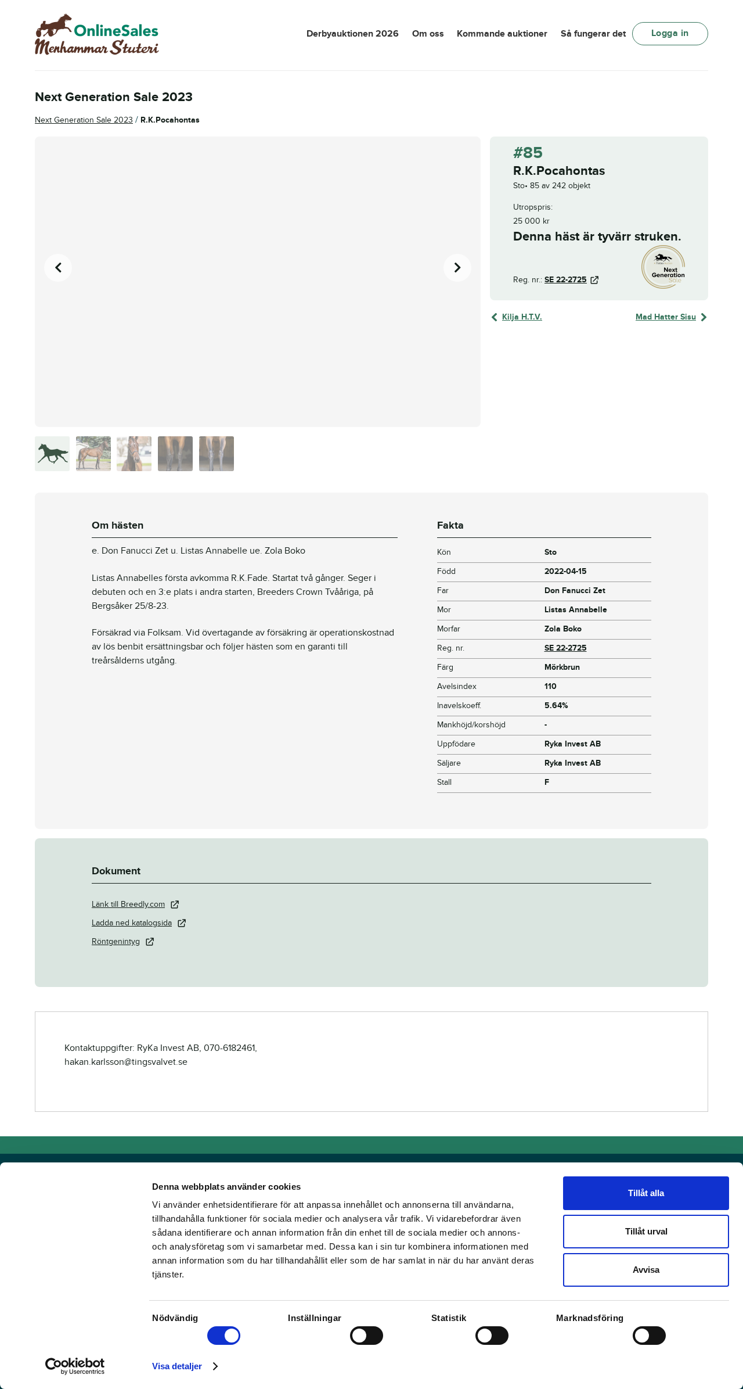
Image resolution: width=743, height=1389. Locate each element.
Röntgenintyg (116, 941)
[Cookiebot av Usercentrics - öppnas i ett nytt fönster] (75, 1366)
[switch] (366, 1335)
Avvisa (646, 1270)
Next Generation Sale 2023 (84, 120)
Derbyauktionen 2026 (352, 34)
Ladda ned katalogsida (132, 923)
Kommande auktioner (502, 34)
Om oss (428, 34)
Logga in (670, 33)
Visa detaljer (177, 1366)
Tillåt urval (646, 1231)
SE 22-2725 (565, 280)
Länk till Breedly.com (128, 904)
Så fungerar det (593, 34)
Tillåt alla (646, 1193)
